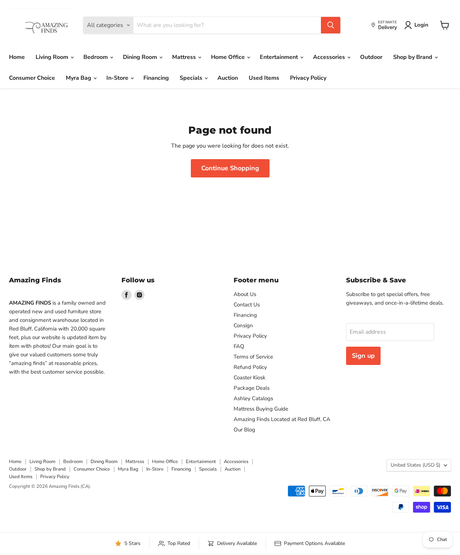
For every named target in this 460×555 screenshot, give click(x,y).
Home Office (228, 57)
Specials (192, 78)
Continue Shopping (230, 168)
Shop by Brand (413, 57)
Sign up (363, 355)
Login (421, 24)
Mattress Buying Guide (261, 408)
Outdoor (371, 57)
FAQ (239, 346)
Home (17, 57)
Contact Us (247, 304)
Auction (227, 78)
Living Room (53, 57)
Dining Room (140, 57)
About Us (245, 294)
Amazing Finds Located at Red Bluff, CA (282, 419)
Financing (156, 78)
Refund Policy (250, 367)
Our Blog (244, 429)
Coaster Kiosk (250, 377)
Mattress (184, 57)
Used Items (264, 78)
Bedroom (96, 57)
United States (415, 465)
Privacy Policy (308, 78)
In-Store (118, 78)
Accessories (329, 57)
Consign (243, 325)
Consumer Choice (32, 78)
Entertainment (279, 57)
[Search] (330, 25)
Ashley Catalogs (253, 398)
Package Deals (252, 388)
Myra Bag (79, 78)
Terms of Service (253, 356)
